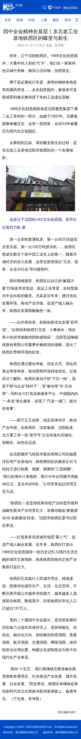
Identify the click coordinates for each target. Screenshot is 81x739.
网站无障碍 (70, 8)
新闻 (19, 19)
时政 (31, 19)
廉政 (56, 19)
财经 (68, 19)
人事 (43, 19)
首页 (7, 19)
